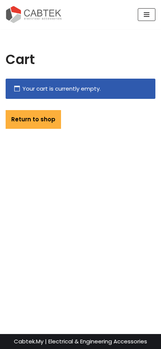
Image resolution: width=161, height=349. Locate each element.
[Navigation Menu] (146, 14)
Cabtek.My (28, 341)
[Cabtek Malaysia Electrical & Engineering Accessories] (34, 14)
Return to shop (33, 119)
